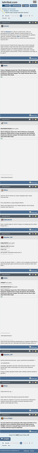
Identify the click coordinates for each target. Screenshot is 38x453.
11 (32, 16)
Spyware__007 (8, 237)
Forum (7, 5)
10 (29, 16)
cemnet (6, 26)
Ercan (5, 123)
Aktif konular (17, 5)
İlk (3, 16)
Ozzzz (5, 386)
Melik (5, 66)
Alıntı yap (34, 58)
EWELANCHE (8, 220)
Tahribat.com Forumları (9, 9)
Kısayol (29, 22)
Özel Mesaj (35, 22)
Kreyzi (10, 418)
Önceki (7, 16)
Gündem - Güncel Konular (11, 10)
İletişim (32, 451)
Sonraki (4, 18)
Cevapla (6, 439)
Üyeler (26, 5)
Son (9, 18)
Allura (6, 190)
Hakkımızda (26, 451)
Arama (34, 5)
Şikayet (32, 22)
